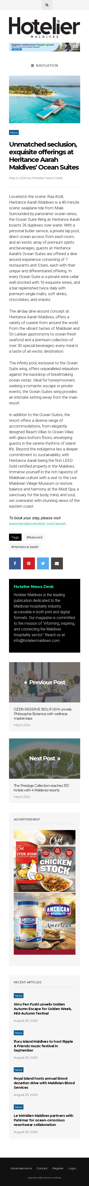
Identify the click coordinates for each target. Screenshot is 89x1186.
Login (72, 1168)
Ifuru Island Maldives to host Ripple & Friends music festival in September (43, 1046)
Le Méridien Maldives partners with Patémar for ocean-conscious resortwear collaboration (43, 1120)
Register (58, 1168)
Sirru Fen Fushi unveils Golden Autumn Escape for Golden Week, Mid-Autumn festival (43, 1009)
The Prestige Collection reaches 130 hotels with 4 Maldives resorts (41, 788)
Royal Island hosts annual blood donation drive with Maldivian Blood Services (44, 1083)
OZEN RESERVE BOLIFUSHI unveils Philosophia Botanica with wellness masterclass (42, 714)
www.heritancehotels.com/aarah (37, 523)
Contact (42, 1168)
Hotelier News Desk (47, 178)
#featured (34, 537)
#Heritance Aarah (24, 547)
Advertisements (21, 1168)
